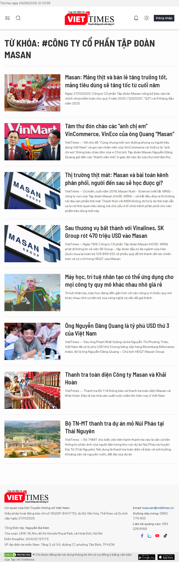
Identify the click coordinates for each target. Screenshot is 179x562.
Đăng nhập (164, 18)
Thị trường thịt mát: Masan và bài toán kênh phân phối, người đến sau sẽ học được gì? (117, 178)
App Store (146, 557)
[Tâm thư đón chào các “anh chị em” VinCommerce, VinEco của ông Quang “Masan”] (32, 141)
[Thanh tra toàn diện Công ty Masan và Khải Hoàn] (32, 390)
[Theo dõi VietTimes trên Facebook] (142, 536)
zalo (149, 536)
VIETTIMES (89, 18)
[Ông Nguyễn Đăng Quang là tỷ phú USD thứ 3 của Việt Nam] (32, 341)
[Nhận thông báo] (136, 18)
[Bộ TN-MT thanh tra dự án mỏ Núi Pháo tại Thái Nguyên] (32, 439)
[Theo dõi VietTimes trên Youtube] (157, 536)
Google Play (166, 557)
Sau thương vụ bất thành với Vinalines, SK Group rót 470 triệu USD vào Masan (114, 231)
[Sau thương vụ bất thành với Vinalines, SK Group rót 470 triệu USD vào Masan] (32, 243)
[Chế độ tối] (146, 18)
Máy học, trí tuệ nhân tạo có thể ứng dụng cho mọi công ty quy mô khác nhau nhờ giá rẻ (119, 280)
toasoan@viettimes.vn (157, 508)
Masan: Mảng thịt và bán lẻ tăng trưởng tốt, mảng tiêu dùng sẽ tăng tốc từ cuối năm (116, 80)
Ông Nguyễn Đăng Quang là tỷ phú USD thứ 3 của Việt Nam (117, 329)
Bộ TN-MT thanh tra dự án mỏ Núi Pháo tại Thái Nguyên (114, 427)
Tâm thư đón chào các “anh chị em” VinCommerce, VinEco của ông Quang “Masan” (119, 129)
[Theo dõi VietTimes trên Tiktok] (165, 536)
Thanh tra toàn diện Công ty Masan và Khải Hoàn (115, 378)
